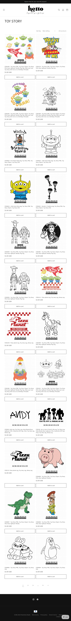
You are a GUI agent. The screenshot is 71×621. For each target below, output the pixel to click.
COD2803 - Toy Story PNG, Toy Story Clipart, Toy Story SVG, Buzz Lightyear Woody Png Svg (19, 298)
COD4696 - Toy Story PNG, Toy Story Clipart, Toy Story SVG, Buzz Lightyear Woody (50, 522)
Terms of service (53, 614)
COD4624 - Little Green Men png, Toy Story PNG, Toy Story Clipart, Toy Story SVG (19, 207)
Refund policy (35, 614)
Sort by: (38, 31)
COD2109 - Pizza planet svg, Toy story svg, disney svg (19, 343)
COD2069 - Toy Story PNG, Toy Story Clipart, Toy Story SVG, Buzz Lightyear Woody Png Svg (50, 343)
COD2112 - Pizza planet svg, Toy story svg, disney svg (50, 297)
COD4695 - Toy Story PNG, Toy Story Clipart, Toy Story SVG (19, 568)
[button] (4, 10)
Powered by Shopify (25, 614)
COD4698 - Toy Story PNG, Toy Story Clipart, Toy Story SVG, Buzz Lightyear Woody (50, 477)
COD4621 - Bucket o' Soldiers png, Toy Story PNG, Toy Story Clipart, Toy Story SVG (50, 207)
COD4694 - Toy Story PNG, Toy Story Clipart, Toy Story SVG (50, 568)
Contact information (61, 616)
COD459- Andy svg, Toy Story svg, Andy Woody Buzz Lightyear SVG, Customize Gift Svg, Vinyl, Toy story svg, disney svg (20, 431)
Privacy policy (43, 614)
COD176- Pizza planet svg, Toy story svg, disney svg (18, 470)
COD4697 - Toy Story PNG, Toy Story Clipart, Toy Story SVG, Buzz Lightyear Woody (19, 522)
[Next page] (48, 585)
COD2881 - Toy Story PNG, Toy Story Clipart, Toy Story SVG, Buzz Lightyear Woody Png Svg (50, 252)
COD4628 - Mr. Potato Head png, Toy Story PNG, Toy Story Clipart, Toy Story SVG (19, 161)
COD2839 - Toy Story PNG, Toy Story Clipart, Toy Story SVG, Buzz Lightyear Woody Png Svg (19, 252)
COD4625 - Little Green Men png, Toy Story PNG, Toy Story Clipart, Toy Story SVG (50, 161)
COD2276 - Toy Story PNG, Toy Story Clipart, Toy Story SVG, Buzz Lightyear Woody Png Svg (50, 67)
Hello (19, 614)
